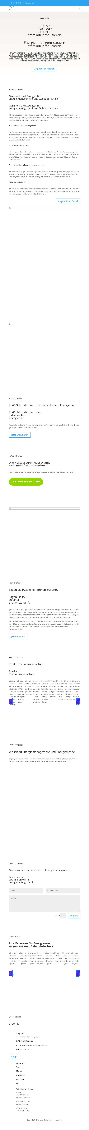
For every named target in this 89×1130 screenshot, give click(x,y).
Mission (19, 1071)
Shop (14, 1056)
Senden (74, 915)
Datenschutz (20, 1075)
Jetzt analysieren (19, 434)
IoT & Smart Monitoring (24, 1041)
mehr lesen (15, 787)
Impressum (20, 1079)
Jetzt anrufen (18, 636)
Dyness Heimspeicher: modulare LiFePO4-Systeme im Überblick (41, 773)
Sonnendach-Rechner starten (26, 482)
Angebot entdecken (44, 68)
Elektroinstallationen (23, 1049)
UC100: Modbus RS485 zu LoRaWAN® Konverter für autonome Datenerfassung (40, 802)
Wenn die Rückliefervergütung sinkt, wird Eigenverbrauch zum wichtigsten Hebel (43, 830)
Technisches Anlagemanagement (28, 1037)
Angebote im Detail (68, 201)
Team (18, 1067)
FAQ (17, 1083)
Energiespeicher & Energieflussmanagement (31, 1045)
